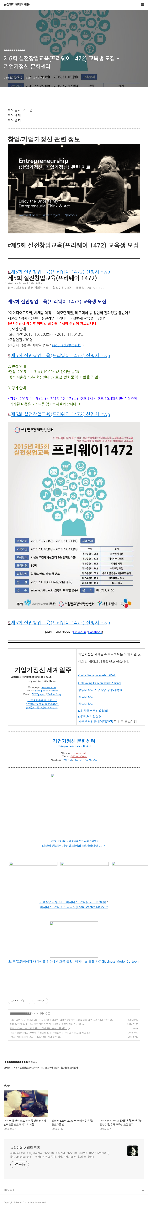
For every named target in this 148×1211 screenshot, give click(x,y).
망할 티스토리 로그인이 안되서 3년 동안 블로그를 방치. (38, 1028)
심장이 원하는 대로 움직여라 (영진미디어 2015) (74, 845)
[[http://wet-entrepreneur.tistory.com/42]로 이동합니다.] (38, 704)
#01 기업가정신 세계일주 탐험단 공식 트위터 (25, 1203)
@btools (54, 690)
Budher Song (54, 694)
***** (30, 700)
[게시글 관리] (27, 1001)
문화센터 (67, 760)
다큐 (82, 760)
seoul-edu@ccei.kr (66, 345)
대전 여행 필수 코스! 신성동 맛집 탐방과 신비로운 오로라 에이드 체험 (45, 1024)
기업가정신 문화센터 (74, 740)
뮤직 (95, 760)
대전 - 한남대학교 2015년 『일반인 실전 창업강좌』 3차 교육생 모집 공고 (48, 1032)
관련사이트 (9, 1190)
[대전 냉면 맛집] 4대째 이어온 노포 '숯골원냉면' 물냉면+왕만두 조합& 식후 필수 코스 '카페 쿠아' (59, 1019)
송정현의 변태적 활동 (17, 4)
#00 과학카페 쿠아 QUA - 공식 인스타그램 (25, 1197)
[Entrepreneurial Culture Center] (74, 746)
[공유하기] (22, 1001)
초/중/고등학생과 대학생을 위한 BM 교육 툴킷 (40, 961)
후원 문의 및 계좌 (42, 700)
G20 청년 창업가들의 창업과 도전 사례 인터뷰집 (74, 841)
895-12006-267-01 (49, 704)
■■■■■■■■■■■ (20, 1013)
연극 (76, 760)
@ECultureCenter (79, 756)
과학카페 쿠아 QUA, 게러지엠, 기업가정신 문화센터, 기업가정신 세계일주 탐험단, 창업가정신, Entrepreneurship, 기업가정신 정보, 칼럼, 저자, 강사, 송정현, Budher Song (59, 1154)
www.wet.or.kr (48, 687)
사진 (88, 760)
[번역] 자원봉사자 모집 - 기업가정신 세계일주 (33, 1036)
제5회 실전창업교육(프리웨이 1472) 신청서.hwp (60, 272)
